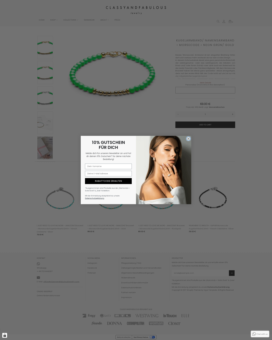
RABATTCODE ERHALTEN (108, 181)
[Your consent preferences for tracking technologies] (4, 335)
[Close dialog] (188, 139)
